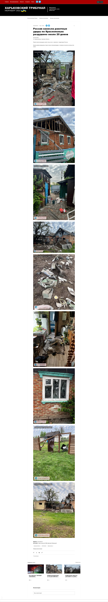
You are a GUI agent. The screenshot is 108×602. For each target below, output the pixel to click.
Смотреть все (77, 562)
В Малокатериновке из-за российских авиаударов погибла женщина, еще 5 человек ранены (53, 576)
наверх (1, 598)
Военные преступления (54, 18)
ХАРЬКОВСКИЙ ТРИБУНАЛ (25, 8)
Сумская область (37, 545)
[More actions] (74, 25)
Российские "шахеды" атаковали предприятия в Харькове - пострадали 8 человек (35, 576)
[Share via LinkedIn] (39, 552)
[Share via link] (42, 552)
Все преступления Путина (32, 18)
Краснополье (50, 545)
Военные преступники (44, 18)
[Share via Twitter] (36, 552)
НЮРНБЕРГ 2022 (12, 10)
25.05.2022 (44, 545)
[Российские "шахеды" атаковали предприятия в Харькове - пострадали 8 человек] (36, 569)
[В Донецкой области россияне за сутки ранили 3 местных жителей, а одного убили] (72, 569)
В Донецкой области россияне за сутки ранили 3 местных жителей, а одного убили (71, 576)
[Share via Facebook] (33, 552)
